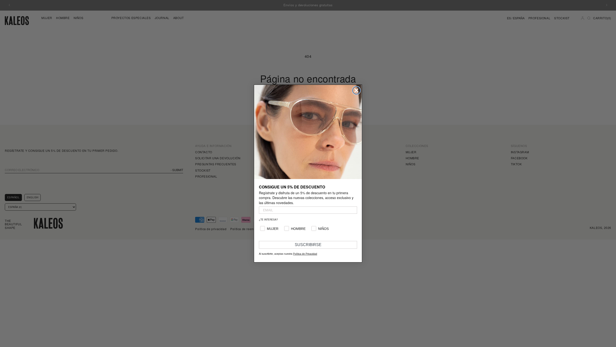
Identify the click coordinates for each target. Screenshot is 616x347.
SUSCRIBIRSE (308, 245)
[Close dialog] (356, 90)
